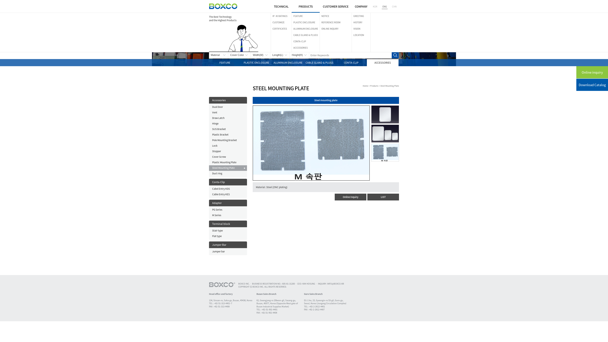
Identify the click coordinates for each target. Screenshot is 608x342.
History (357, 22)
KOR (375, 6)
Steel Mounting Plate (223, 168)
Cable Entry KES (221, 194)
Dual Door (217, 107)
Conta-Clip (299, 41)
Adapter (217, 203)
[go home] (223, 6)
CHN (394, 6)
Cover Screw (219, 156)
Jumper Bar (219, 245)
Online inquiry (592, 72)
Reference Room (330, 22)
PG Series (217, 209)
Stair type (217, 230)
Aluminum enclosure (305, 28)
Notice (325, 16)
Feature (298, 16)
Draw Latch (218, 118)
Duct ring (217, 173)
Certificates (279, 28)
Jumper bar (218, 251)
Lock (214, 145)
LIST (383, 197)
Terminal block (221, 224)
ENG (385, 6)
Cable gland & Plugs (305, 35)
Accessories (300, 47)
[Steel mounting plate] (311, 143)
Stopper (216, 151)
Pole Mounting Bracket (224, 140)
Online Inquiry (350, 197)
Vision (356, 28)
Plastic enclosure (304, 22)
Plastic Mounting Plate (224, 162)
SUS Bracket (219, 129)
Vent (214, 112)
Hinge (215, 123)
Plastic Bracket (220, 134)
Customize (278, 22)
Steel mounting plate (325, 100)
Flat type (217, 236)
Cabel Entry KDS (221, 188)
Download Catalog (592, 84)
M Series (216, 215)
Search (395, 55)
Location (358, 35)
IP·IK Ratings (279, 16)
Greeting (358, 16)
